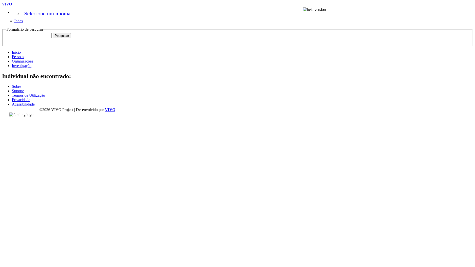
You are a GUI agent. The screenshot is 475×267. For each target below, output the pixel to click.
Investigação (21, 66)
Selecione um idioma (47, 13)
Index (18, 21)
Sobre (16, 86)
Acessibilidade (23, 104)
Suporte (18, 91)
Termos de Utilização (28, 95)
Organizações (22, 61)
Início (16, 52)
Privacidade (21, 100)
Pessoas (18, 57)
